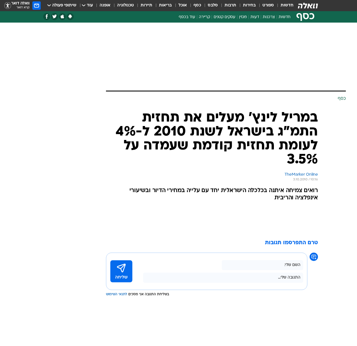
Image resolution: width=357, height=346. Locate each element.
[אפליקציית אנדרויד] (70, 16)
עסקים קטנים (224, 17)
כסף (197, 5)
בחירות (249, 5)
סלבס (213, 5)
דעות (254, 17)
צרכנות (269, 17)
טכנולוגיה (125, 5)
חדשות (287, 5)
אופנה (105, 5)
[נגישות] (7, 5)
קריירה (204, 17)
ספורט (268, 5)
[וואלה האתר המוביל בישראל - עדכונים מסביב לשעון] (308, 5)
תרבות (230, 5)
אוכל (182, 5)
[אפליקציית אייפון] (62, 16)
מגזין (243, 17)
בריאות (165, 5)
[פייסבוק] (46, 16)
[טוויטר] (54, 16)
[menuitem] (283, 6)
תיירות (146, 5)
